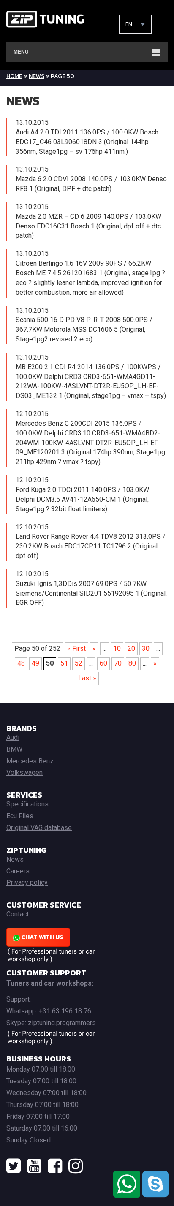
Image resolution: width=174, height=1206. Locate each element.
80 (132, 663)
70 (118, 663)
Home (14, 76)
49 (35, 663)
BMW (14, 749)
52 (78, 663)
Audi (12, 737)
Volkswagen (24, 772)
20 (131, 649)
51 (64, 663)
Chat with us (41, 937)
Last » (87, 678)
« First (76, 649)
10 (117, 649)
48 (21, 663)
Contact (17, 914)
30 (146, 649)
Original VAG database (39, 828)
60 (103, 663)
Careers (18, 871)
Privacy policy (27, 882)
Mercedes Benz (30, 761)
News (36, 76)
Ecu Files (19, 816)
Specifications (27, 804)
